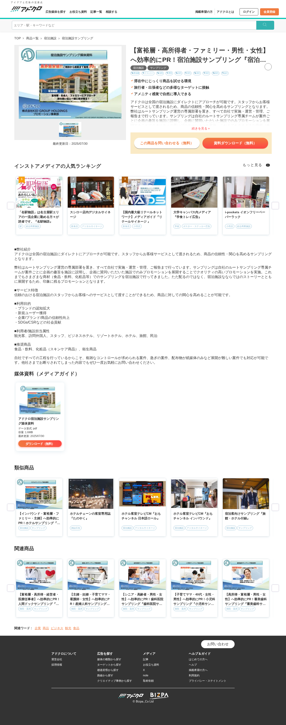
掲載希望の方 (204, 11)
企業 (38, 628)
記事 (145, 659)
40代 (198, 73)
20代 (179, 73)
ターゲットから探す (109, 664)
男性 (170, 73)
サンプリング (158, 67)
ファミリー (149, 73)
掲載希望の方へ (198, 670)
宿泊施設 (50, 38)
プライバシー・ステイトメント (207, 680)
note (145, 675)
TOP (17, 38)
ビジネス (57, 628)
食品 (76, 628)
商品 (46, 628)
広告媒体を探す (56, 11)
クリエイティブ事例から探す (114, 680)
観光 (68, 628)
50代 (207, 73)
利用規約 (194, 675)
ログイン (249, 11)
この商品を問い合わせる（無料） (167, 143)
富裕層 (136, 73)
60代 (217, 73)
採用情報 (56, 664)
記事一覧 (96, 11)
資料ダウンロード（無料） (235, 143)
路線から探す (105, 675)
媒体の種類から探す (109, 659)
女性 (161, 73)
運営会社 (56, 659)
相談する (111, 11)
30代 (189, 73)
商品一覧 (32, 38)
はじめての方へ (198, 659)
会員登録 (269, 11)
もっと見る (253, 165)
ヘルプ (193, 664)
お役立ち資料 (78, 11)
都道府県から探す (108, 670)
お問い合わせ (218, 644)
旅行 (226, 73)
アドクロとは (225, 11)
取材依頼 (148, 680)
